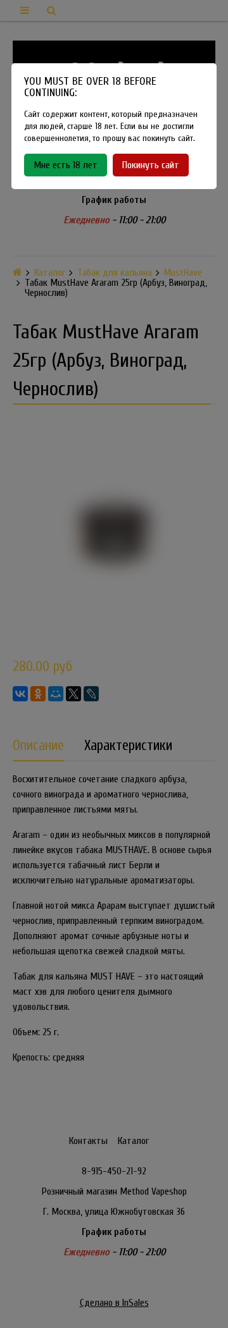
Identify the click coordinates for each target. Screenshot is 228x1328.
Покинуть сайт (150, 165)
